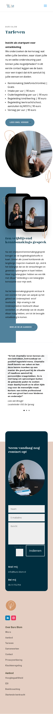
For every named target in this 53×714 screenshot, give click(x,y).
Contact (9, 654)
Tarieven (9, 643)
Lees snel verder (19, 122)
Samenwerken (12, 649)
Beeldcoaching (12, 689)
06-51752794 (14, 584)
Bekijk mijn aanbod (21, 327)
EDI (6, 683)
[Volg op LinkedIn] (7, 618)
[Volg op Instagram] (13, 618)
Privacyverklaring (13, 660)
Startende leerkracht (15, 695)
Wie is (8, 632)
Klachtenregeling (13, 665)
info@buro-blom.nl (17, 571)
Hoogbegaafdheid (14, 678)
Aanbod (9, 637)
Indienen (35, 551)
